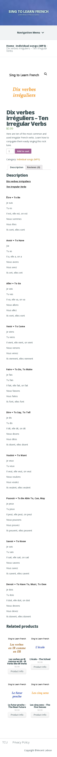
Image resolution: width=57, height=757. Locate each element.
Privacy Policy (21, 742)
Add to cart (23, 151)
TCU (5, 742)
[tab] (17, 167)
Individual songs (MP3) (31, 46)
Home (10, 46)
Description (16, 167)
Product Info (17, 671)
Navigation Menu (28, 32)
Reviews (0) (33, 167)
